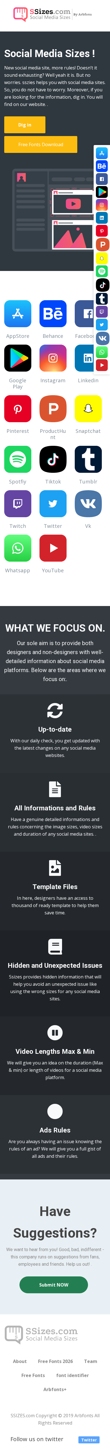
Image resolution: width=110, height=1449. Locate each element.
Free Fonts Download (40, 144)
